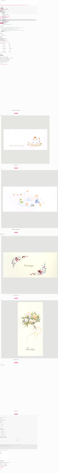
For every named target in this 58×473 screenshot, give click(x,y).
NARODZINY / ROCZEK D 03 (16, 110)
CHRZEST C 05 (16, 165)
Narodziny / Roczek (2, 11)
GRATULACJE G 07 (16, 295)
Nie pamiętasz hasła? (2, 466)
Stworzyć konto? (2, 467)
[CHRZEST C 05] (19, 139)
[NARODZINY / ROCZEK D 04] (19, 199)
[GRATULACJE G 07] (19, 265)
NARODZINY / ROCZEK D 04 (16, 229)
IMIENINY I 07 (16, 411)
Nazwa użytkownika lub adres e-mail (4, 462)
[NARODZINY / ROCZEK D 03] (19, 86)
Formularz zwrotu (3, 435)
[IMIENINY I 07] (19, 387)
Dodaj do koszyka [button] (16, 113)
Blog (0, 427)
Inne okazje (1, 10)
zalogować (4, 59)
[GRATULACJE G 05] (19, 329)
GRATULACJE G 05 (16, 359)
